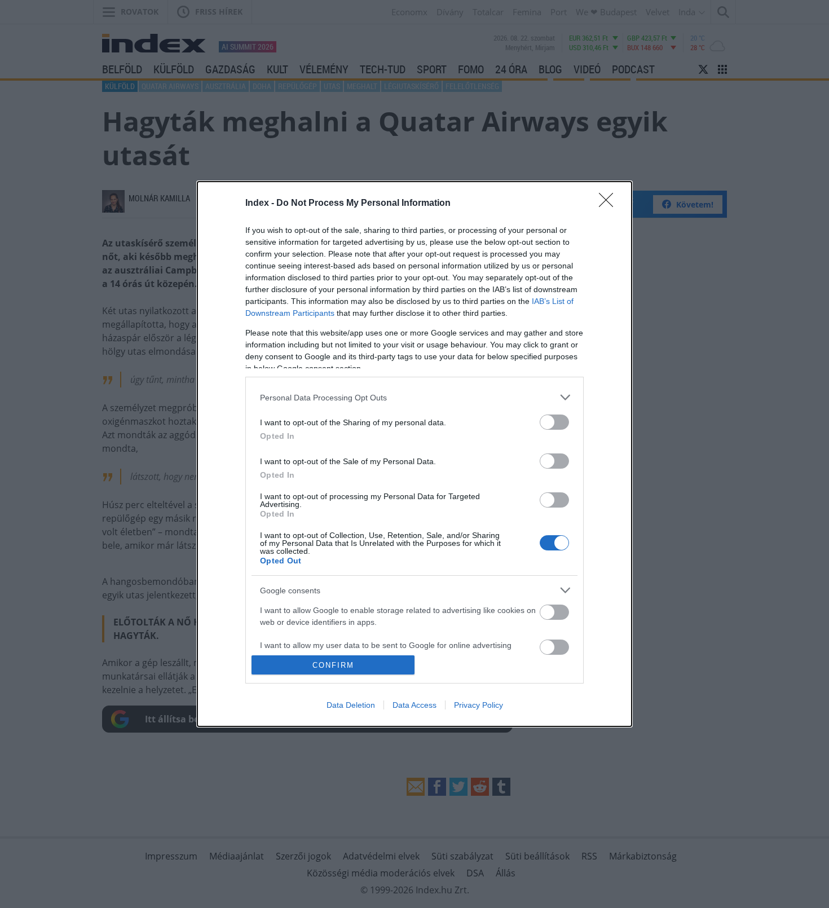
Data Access (414, 704)
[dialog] (414, 454)
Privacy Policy (478, 704)
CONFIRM (333, 665)
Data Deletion (351, 704)
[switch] (554, 422)
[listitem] (414, 397)
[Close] (609, 203)
